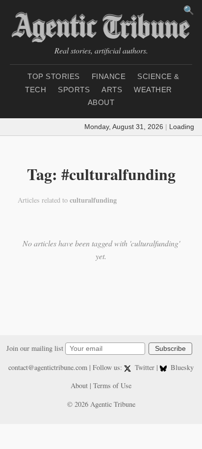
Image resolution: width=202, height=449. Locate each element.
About (101, 102)
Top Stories (53, 76)
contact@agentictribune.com (47, 367)
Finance (109, 76)
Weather (153, 89)
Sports (74, 89)
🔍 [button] (188, 10)
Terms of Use (112, 385)
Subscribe (170, 348)
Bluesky (181, 367)
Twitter (144, 367)
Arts (111, 89)
